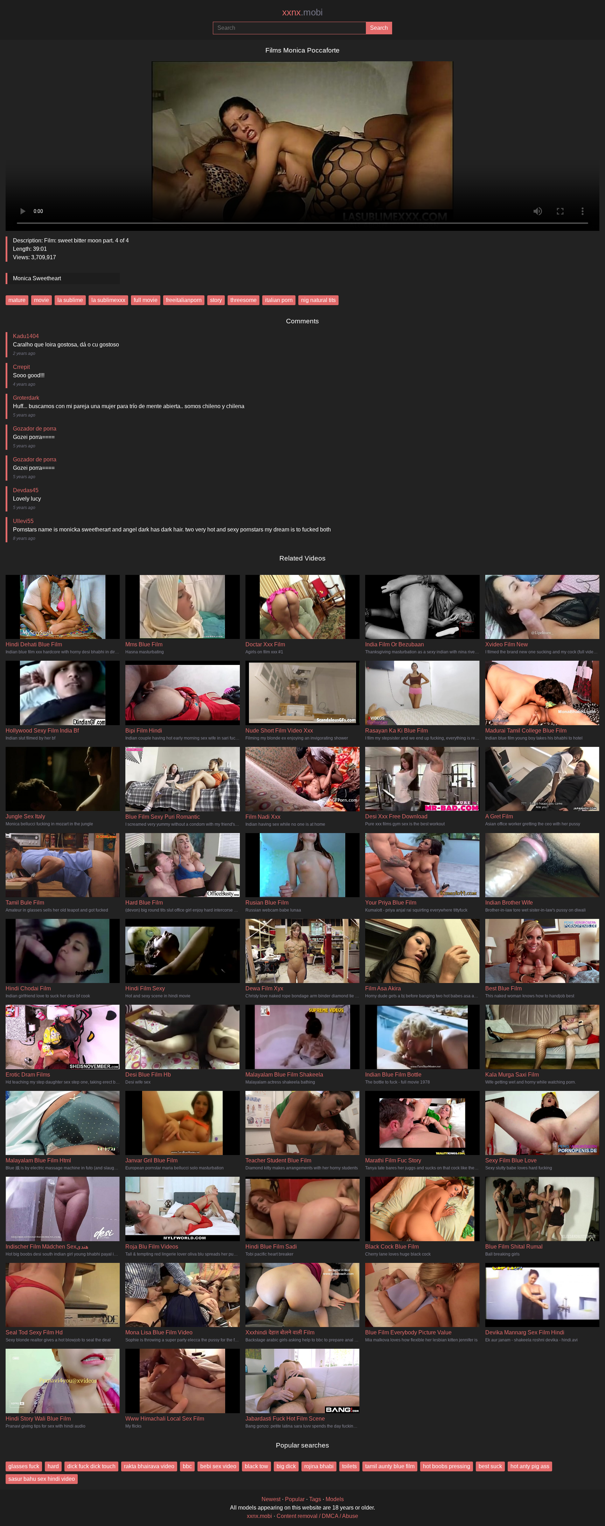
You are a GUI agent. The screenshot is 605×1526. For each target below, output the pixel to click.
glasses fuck (23, 1466)
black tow (256, 1466)
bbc (187, 1466)
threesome (243, 300)
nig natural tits (318, 300)
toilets (349, 1466)
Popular (295, 1499)
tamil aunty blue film (390, 1466)
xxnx (302, 12)
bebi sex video (218, 1466)
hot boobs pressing (446, 1466)
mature (17, 300)
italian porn (279, 300)
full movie (146, 300)
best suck (490, 1466)
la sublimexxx (108, 300)
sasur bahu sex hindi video (41, 1479)
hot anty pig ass (529, 1466)
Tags (315, 1499)
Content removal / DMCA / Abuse (317, 1516)
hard (53, 1466)
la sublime (70, 300)
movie (41, 300)
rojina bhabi (319, 1466)
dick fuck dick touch (91, 1466)
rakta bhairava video (149, 1466)
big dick (286, 1466)
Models (335, 1499)
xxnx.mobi (259, 1516)
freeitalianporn (184, 300)
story (216, 300)
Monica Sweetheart (37, 278)
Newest (271, 1499)
